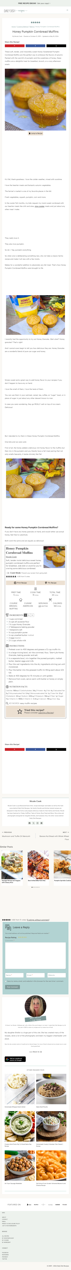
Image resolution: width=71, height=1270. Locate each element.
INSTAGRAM (5, 1254)
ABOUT (4, 1217)
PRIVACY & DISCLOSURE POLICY (11, 1223)
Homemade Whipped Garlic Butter (15, 1107)
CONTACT (5, 1219)
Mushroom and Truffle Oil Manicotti (16, 834)
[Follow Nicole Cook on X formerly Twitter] (33, 823)
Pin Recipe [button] (52, 583)
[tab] (33, 887)
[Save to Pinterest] (15, 45)
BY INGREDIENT (6, 1242)
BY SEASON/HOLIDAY (8, 1238)
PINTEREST (5, 1257)
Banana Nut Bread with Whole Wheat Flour (54, 835)
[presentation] (12, 865)
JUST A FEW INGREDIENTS (9, 1225)
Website (51, 975)
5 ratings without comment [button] (38, 920)
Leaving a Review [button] (45, 713)
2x (29, 615)
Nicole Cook (18, 36)
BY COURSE (5, 1240)
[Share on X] (56, 45)
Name (9, 975)
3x (32, 615)
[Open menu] (67, 10)
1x (25, 615)
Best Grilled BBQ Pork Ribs (36, 880)
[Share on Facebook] (35, 45)
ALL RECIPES (5, 1236)
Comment (9, 940)
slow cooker (39, 206)
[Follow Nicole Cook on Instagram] (37, 823)
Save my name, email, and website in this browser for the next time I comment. (35, 981)
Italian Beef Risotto (42, 1107)
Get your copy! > (34, 3)
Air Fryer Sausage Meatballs (13, 1183)
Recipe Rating (10, 937)
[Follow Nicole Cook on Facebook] (29, 823)
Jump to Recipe (36, 133)
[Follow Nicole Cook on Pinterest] (41, 823)
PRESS (4, 1221)
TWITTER (4, 1259)
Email (30, 975)
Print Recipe (22, 583)
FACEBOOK (5, 1252)
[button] (32, 22)
